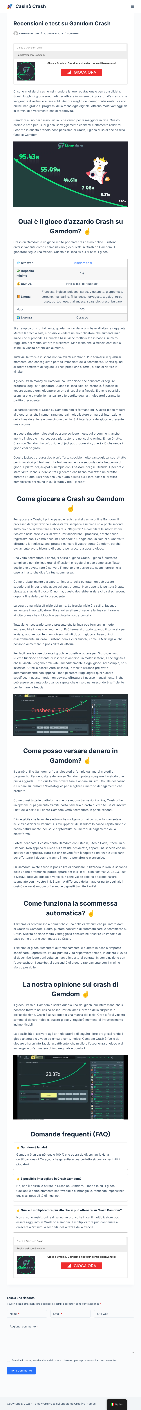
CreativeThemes (85, 1403)
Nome (14, 1313)
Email (57, 1313)
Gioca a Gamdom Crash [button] (30, 47)
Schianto (73, 33)
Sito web (102, 1313)
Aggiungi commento (24, 1326)
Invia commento (21, 1370)
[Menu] (132, 6)
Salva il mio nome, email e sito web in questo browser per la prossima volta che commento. (64, 1360)
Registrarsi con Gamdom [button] (31, 54)
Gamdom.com (82, 263)
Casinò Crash (30, 6)
